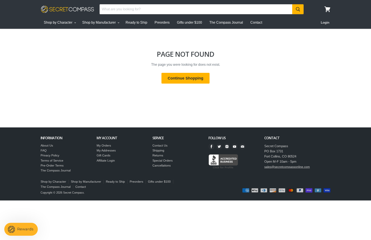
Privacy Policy (50, 155)
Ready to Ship (136, 22)
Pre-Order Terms (52, 165)
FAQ (44, 150)
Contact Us (159, 145)
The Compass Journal (226, 22)
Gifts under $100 (189, 22)
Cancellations (161, 165)
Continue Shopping (185, 78)
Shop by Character (58, 22)
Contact (256, 22)
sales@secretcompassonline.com (287, 166)
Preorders (162, 22)
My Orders (104, 145)
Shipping (158, 150)
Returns (157, 155)
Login (325, 22)
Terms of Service (52, 160)
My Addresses (106, 150)
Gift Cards (103, 155)
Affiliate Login (106, 160)
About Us (47, 145)
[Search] (298, 9)
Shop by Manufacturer (99, 22)
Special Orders (162, 160)
